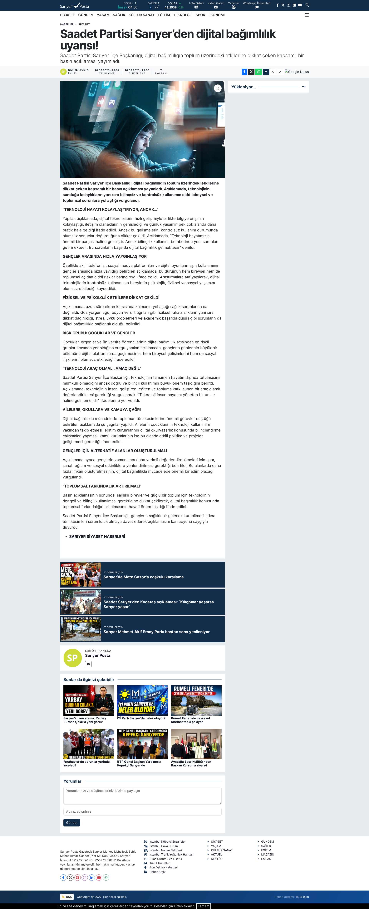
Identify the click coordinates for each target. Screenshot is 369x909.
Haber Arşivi (158, 872)
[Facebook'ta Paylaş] (244, 72)
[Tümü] (304, 87)
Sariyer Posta (97, 655)
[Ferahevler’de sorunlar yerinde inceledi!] (88, 744)
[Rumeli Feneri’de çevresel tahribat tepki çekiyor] (196, 700)
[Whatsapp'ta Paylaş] (258, 72)
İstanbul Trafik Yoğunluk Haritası (171, 854)
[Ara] (307, 5)
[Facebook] (63, 877)
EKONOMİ (217, 15)
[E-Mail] (88, 664)
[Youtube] (99, 877)
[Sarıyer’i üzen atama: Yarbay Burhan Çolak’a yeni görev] (88, 700)
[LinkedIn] (92, 877)
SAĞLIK (119, 15)
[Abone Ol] (297, 71)
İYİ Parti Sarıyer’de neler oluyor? (141, 718)
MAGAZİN (267, 854)
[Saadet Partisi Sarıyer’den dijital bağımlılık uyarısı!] (142, 129)
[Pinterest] (77, 877)
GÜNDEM (86, 15)
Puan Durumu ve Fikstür (166, 859)
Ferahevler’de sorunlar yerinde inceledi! (86, 763)
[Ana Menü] (307, 15)
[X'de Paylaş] (251, 72)
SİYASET (67, 15)
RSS (68, 897)
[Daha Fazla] (266, 72)
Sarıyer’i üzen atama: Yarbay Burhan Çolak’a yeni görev (84, 720)
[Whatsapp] (106, 877)
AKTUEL (216, 854)
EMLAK (266, 859)
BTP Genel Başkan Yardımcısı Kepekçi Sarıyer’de (139, 763)
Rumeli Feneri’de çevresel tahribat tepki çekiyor (190, 720)
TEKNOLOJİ (182, 15)
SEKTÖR (217, 859)
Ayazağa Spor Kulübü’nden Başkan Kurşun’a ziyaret (191, 763)
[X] (70, 877)
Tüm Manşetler (160, 863)
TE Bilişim (302, 897)
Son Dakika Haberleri (164, 867)
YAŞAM (103, 15)
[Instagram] (84, 877)
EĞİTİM (164, 15)
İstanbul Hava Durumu (165, 846)
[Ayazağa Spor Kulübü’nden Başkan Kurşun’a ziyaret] (196, 744)
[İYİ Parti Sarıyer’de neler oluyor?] (142, 700)
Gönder (72, 823)
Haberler (67, 24)
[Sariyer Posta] (72, 658)
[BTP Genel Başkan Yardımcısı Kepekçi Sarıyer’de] (142, 744)
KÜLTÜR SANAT (142, 15)
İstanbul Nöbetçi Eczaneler (168, 841)
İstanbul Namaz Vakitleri (166, 850)
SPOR (200, 15)
